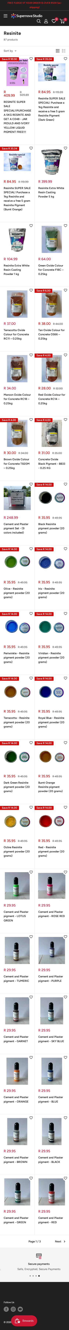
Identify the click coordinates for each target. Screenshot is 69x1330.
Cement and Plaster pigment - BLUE (50, 1099)
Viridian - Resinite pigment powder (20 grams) (51, 658)
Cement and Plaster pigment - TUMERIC (16, 978)
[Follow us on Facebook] (6, 1309)
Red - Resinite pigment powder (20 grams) (51, 852)
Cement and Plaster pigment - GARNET (16, 1039)
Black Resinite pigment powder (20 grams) (51, 528)
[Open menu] (5, 15)
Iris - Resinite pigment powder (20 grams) (51, 593)
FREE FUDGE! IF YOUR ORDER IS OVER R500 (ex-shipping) (35, 5)
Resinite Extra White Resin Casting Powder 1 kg (16, 270)
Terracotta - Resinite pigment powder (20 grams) (17, 722)
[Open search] (39, 21)
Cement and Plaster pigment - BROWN (16, 1159)
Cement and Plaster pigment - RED (50, 1220)
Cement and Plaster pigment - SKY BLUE (51, 1039)
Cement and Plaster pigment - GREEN (16, 1220)
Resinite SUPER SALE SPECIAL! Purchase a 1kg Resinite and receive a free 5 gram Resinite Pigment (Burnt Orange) (17, 198)
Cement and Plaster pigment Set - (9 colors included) (16, 528)
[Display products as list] (63, 50)
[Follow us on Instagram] (13, 1309)
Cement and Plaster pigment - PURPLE (50, 978)
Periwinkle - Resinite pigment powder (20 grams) (17, 658)
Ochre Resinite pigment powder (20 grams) (17, 852)
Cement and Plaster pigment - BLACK (50, 1159)
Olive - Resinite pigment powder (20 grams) (17, 593)
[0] (62, 21)
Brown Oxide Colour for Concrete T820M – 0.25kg (17, 464)
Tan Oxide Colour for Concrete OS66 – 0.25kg (51, 334)
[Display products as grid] (57, 50)
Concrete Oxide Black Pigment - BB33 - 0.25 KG (51, 464)
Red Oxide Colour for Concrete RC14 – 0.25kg (51, 399)
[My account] (46, 21)
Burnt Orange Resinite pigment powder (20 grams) (50, 787)
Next (58, 1241)
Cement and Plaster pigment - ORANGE (16, 1099)
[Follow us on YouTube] (20, 1309)
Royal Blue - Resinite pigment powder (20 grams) (51, 722)
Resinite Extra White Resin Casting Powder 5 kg (51, 192)
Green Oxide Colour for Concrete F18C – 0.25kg (50, 270)
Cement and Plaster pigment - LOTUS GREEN (16, 916)
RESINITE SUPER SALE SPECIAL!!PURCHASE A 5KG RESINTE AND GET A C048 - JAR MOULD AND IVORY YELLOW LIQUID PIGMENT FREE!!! (17, 117)
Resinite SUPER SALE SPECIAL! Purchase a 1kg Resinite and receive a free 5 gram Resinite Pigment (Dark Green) (51, 109)
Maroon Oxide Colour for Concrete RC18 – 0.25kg (17, 399)
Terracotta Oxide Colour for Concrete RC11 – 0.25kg (16, 334)
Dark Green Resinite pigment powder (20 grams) (17, 787)
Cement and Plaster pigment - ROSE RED (51, 914)
